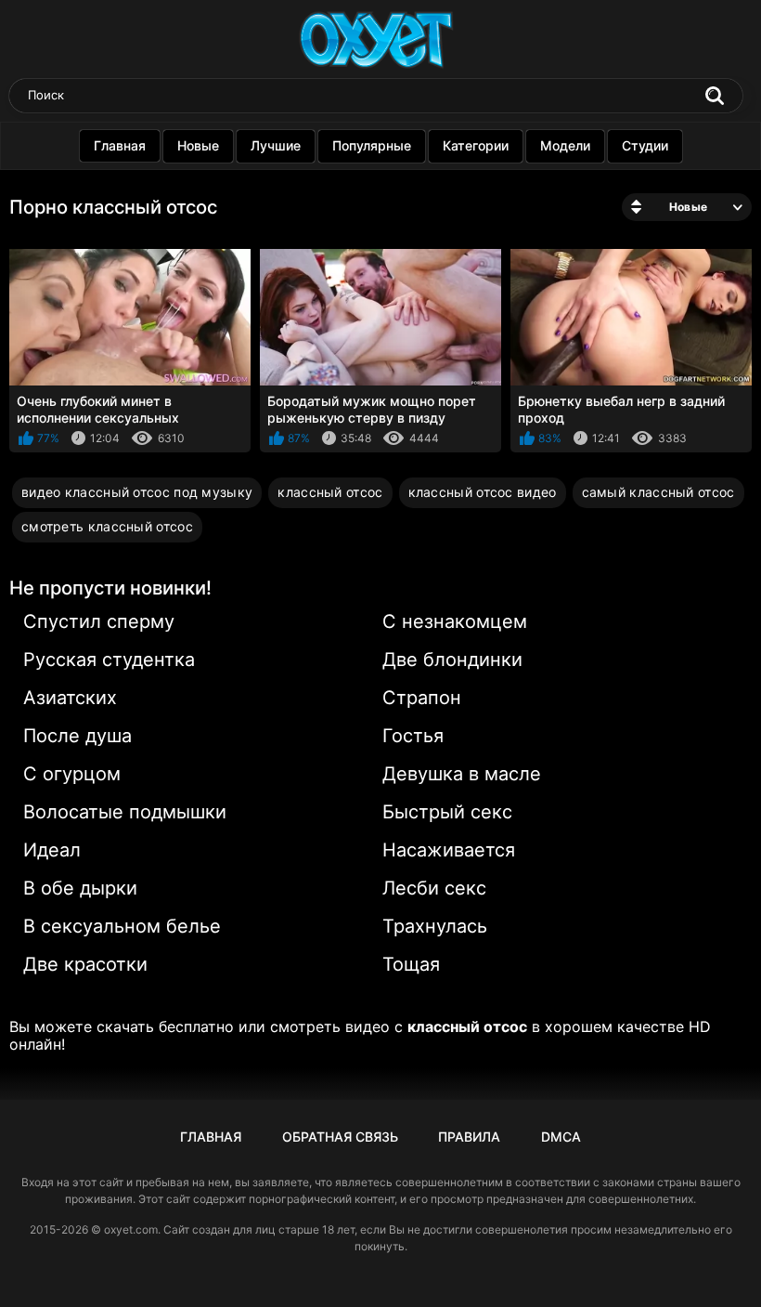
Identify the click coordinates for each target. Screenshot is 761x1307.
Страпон (421, 697)
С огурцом (72, 774)
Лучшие (276, 145)
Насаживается (448, 850)
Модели (565, 145)
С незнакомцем (454, 621)
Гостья (413, 736)
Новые (198, 145)
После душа (77, 736)
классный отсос (329, 492)
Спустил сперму (98, 621)
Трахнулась (434, 926)
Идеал (52, 850)
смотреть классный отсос (107, 526)
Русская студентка (109, 659)
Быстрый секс (447, 812)
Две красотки (85, 964)
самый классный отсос (658, 492)
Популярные (371, 145)
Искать (714, 95)
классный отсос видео (482, 492)
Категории (476, 145)
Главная (120, 145)
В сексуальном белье (122, 926)
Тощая (411, 964)
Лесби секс (434, 888)
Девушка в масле (461, 774)
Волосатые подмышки (124, 812)
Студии (645, 145)
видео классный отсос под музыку (136, 492)
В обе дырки (80, 888)
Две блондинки (452, 659)
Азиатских (70, 697)
